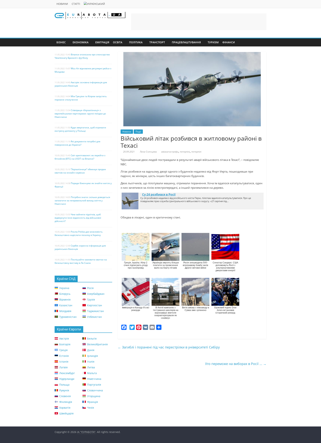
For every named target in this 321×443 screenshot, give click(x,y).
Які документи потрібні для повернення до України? (77, 143)
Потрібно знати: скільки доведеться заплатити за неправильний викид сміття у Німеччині (82, 200)
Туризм (213, 42)
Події (138, 131)
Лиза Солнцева (148, 151)
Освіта (117, 42)
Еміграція (102, 42)
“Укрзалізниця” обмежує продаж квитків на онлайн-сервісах (80, 171)
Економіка (80, 42)
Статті (76, 4)
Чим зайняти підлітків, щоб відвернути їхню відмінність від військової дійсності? (78, 218)
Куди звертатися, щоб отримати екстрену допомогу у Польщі (80, 129)
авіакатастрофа (169, 151)
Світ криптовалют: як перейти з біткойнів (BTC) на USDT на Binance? (80, 157)
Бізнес (61, 42)
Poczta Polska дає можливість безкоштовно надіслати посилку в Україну (79, 233)
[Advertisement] (198, 21)
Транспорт (157, 42)
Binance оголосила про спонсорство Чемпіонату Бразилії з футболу (82, 56)
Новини (62, 4)
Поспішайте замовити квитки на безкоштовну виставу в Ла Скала (81, 261)
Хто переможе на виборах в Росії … (235, 363)
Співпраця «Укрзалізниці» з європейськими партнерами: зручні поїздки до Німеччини (80, 114)
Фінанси (228, 42)
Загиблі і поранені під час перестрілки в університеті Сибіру (169, 347)
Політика (135, 42)
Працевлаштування (186, 42)
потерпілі (185, 151)
